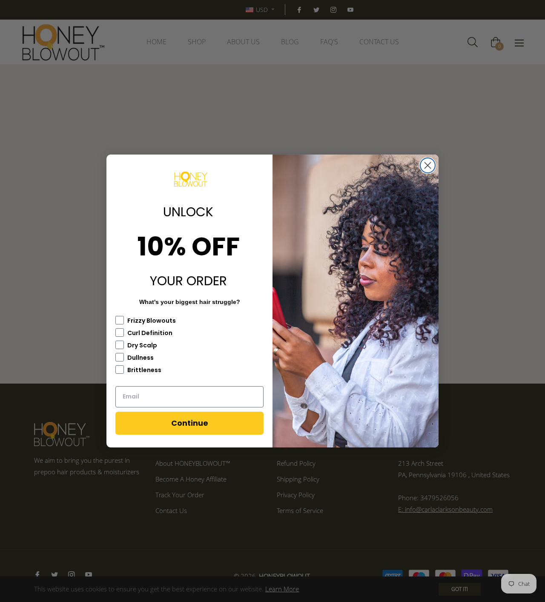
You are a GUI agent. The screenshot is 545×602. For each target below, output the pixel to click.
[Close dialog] (427, 165)
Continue (189, 423)
